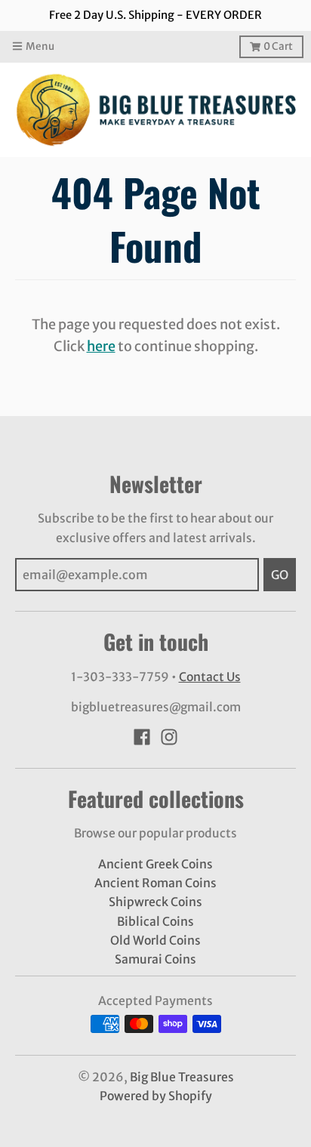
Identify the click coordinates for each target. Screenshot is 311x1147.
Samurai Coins (155, 959)
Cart (278, 46)
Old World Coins (155, 940)
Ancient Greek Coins (155, 864)
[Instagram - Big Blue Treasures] (169, 737)
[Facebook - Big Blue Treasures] (142, 737)
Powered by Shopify (156, 1096)
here (101, 346)
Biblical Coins (155, 921)
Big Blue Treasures (182, 1077)
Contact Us (210, 677)
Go (279, 574)
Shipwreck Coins (155, 902)
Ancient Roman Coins (155, 883)
